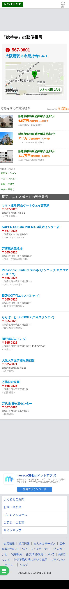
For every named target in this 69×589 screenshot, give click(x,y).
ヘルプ (24, 564)
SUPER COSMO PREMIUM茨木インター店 (30, 227)
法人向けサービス (44, 543)
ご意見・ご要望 (14, 522)
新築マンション (8, 173)
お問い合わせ (12, 507)
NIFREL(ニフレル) (14, 338)
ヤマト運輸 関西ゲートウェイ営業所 (26, 205)
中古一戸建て (7, 189)
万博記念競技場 (12, 248)
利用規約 (16, 554)
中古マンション (8, 178)
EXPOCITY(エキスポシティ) (20, 295)
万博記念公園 (11, 382)
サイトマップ (12, 530)
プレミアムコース (15, 514)
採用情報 (24, 543)
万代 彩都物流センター (17, 403)
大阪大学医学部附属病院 (18, 360)
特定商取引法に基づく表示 (30, 559)
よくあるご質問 (14, 499)
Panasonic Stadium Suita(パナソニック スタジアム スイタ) (35, 272)
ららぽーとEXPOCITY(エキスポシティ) (28, 317)
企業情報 (9, 543)
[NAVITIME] (12, 4)
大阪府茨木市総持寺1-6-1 (26, 56)
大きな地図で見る (50, 89)
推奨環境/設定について (40, 554)
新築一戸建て (7, 184)
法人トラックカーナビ (36, 548)
